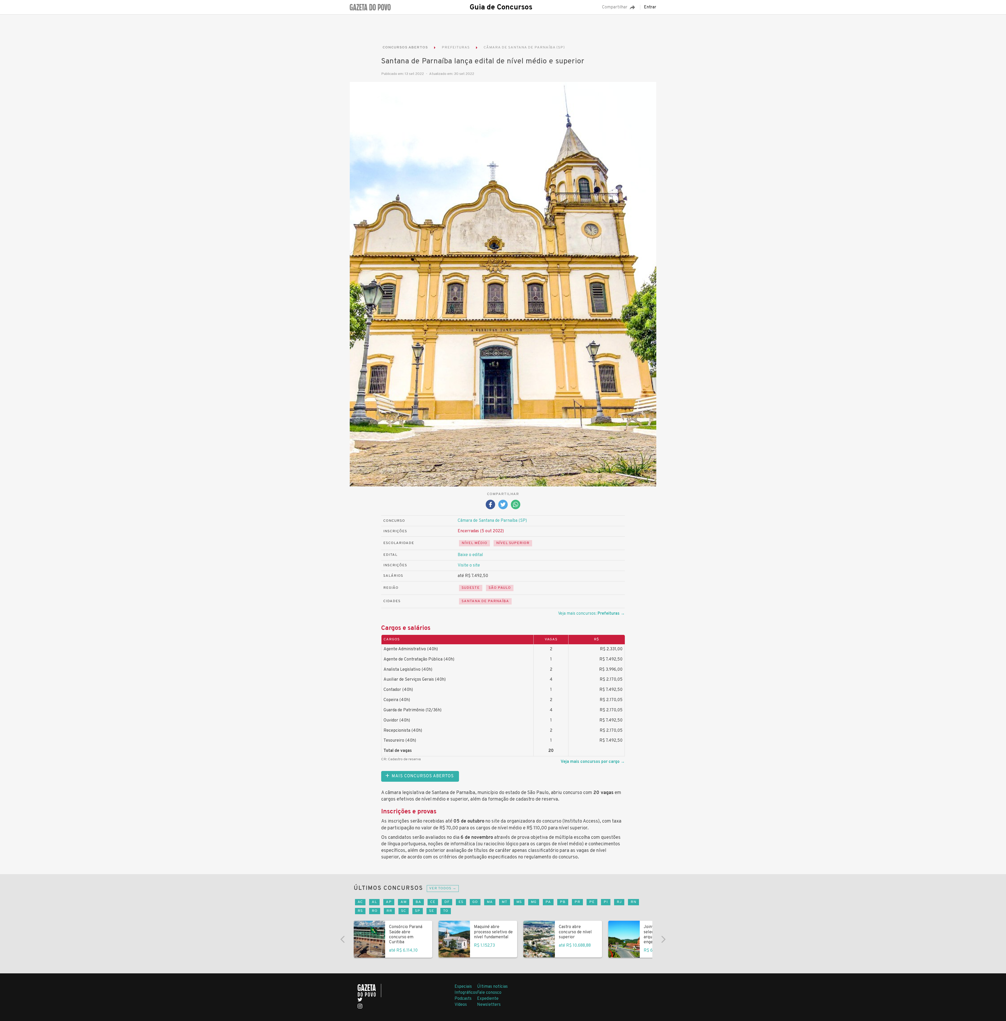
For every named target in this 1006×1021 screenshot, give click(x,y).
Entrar (650, 7)
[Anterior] (342, 939)
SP (417, 911)
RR (389, 911)
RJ (619, 902)
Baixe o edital (470, 555)
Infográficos (466, 992)
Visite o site (469, 565)
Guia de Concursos (500, 7)
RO (375, 911)
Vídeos (461, 1004)
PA (548, 902)
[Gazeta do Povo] (369, 990)
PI (606, 902)
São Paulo (500, 588)
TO (445, 911)
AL (374, 902)
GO (475, 902)
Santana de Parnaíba (485, 601)
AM (404, 902)
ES (460, 902)
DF (447, 902)
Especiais (463, 986)
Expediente (488, 998)
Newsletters (489, 1004)
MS (519, 902)
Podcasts (463, 998)
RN (633, 902)
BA (418, 902)
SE (431, 911)
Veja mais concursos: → (591, 613)
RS (360, 911)
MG (534, 902)
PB (563, 902)
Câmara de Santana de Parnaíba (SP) (492, 520)
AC (360, 902)
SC (403, 911)
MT (504, 902)
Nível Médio (474, 543)
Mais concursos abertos (423, 776)
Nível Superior (512, 543)
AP (389, 902)
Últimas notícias (492, 986)
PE (592, 902)
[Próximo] (663, 939)
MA (490, 902)
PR (577, 902)
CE (432, 902)
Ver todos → (442, 888)
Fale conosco (489, 992)
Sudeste (471, 588)
